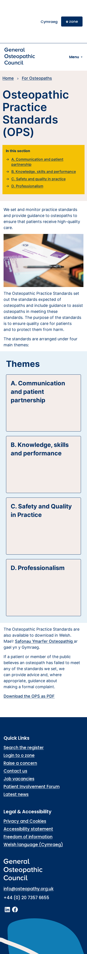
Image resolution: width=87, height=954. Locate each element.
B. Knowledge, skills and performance (43, 171)
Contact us (15, 771)
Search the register (24, 748)
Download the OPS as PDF (29, 696)
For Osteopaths (37, 78)
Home (8, 78)
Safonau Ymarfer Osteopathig (44, 641)
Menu (74, 57)
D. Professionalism (27, 186)
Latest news (16, 794)
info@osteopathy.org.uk (29, 889)
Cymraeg (49, 21)
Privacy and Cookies (25, 821)
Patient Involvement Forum (32, 787)
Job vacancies (19, 779)
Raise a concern (20, 763)
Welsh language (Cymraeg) (33, 845)
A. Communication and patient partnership (37, 162)
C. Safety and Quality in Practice (41, 510)
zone (72, 21)
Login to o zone (19, 755)
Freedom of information (28, 837)
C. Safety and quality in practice (38, 179)
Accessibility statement (28, 829)
